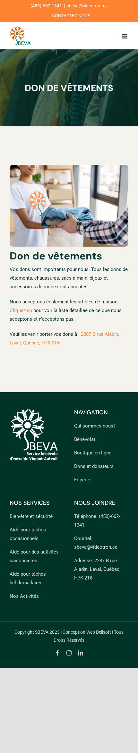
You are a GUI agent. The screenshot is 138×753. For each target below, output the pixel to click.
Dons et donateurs (94, 466)
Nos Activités (24, 596)
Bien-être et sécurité (31, 516)
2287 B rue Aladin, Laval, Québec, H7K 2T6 (97, 569)
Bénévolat (84, 439)
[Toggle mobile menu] (125, 36)
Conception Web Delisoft (87, 632)
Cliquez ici (21, 310)
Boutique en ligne (92, 453)
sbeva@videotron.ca (87, 5)
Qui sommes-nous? (95, 426)
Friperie (82, 480)
